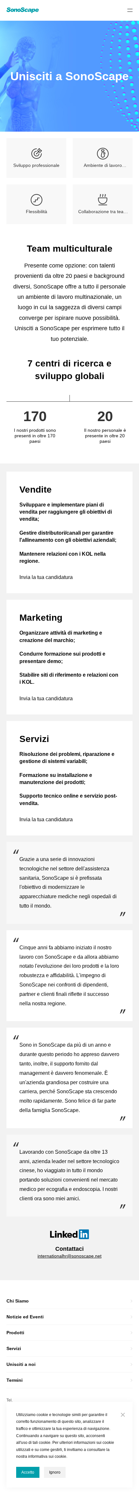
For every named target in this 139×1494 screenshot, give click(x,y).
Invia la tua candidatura (46, 577)
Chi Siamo (17, 1300)
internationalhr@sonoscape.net (69, 1256)
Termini (14, 1380)
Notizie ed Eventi (25, 1316)
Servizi (13, 1348)
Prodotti (15, 1332)
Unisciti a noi (21, 1364)
